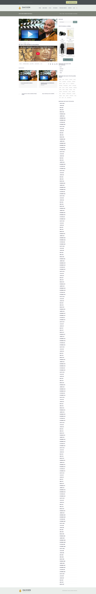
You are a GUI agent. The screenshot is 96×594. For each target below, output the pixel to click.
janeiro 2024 (62, 162)
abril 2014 (61, 405)
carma (74, 79)
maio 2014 (61, 403)
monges (70, 89)
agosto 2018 (62, 296)
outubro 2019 (62, 267)
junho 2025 (62, 130)
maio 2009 (61, 529)
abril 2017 (61, 330)
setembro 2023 (62, 168)
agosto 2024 (62, 151)
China (60, 81)
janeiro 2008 (62, 563)
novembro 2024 (62, 145)
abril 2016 (61, 355)
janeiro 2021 (62, 235)
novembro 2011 (62, 466)
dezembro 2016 (62, 338)
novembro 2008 (62, 542)
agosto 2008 (62, 548)
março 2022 (62, 206)
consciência (69, 81)
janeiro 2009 (62, 538)
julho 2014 (62, 399)
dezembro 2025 (62, 118)
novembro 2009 (62, 517)
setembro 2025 (62, 124)
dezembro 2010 (62, 489)
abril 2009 (61, 531)
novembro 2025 (62, 120)
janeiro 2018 (62, 311)
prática (70, 91)
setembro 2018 (62, 294)
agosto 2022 (62, 195)
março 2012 (62, 458)
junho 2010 (62, 502)
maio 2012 (61, 454)
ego (66, 83)
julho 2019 (62, 273)
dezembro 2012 (62, 439)
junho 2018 (62, 300)
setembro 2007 (62, 571)
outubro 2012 (62, 443)
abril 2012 (61, 456)
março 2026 (62, 111)
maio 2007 (61, 580)
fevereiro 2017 (62, 334)
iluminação (74, 85)
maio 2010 (61, 504)
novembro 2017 (62, 315)
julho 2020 (62, 248)
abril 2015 (61, 380)
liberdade (70, 87)
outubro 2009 (62, 519)
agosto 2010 (62, 498)
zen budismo (69, 97)
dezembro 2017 (62, 313)
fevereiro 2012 (62, 460)
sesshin (67, 95)
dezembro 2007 (62, 565)
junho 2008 (62, 552)
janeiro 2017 (62, 336)
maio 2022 (61, 202)
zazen (63, 97)
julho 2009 (62, 525)
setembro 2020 (62, 244)
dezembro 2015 (62, 363)
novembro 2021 (62, 214)
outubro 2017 (62, 317)
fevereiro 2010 (62, 510)
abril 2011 (61, 481)
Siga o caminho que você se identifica (48, 93)
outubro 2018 (62, 292)
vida (60, 97)
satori (64, 95)
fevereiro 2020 (62, 258)
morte (74, 89)
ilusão (60, 87)
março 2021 (62, 231)
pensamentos (37, 63)
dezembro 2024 (62, 143)
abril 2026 (61, 109)
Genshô (70, 85)
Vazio (75, 95)
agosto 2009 (62, 523)
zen (65, 97)
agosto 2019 (62, 271)
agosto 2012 (62, 447)
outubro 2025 (62, 122)
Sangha (60, 95)
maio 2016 (61, 353)
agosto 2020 (62, 246)
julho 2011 (62, 475)
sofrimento (71, 95)
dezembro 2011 (62, 464)
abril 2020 (61, 254)
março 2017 (62, 332)
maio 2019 (61, 277)
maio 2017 (61, 328)
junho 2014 (62, 401)
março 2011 (62, 483)
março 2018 (62, 307)
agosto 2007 (62, 573)
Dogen (64, 83)
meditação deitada (26, 63)
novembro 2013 (62, 416)
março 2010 (62, 508)
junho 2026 (62, 105)
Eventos (61, 70)
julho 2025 (62, 128)
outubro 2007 (62, 569)
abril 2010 (61, 506)
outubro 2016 (62, 342)
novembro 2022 (62, 189)
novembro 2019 (62, 265)
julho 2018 (62, 298)
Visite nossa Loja (68, 59)
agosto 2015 (62, 372)
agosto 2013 (62, 422)
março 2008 (62, 559)
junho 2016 (62, 351)
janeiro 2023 (62, 185)
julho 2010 (62, 500)
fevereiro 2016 (62, 359)
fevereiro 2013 (62, 435)
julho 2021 (62, 223)
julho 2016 (62, 349)
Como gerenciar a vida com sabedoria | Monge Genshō (29, 94)
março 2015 (62, 382)
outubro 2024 (62, 147)
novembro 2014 (62, 391)
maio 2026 (61, 107)
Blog (63, 13)
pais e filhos (32, 63)
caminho (70, 79)
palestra (60, 91)
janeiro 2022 (62, 210)
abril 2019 (61, 279)
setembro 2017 (62, 319)
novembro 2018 (62, 290)
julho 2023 (62, 172)
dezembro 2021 (62, 212)
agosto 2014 (62, 397)
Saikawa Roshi (68, 93)
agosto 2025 (62, 126)
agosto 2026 (62, 103)
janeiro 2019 (62, 286)
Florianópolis (65, 85)
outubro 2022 (62, 191)
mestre (63, 89)
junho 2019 (62, 275)
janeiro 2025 (62, 141)
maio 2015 (61, 378)
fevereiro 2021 (62, 233)
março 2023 (62, 181)
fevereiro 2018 (62, 309)
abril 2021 (61, 229)
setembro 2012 (62, 445)
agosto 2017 (62, 321)
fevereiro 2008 (62, 561)
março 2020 (62, 256)
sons (41, 63)
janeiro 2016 (62, 361)
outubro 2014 (62, 393)
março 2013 (62, 433)
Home (61, 13)
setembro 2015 (62, 370)
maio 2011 (61, 479)
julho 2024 (62, 153)
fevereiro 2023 (62, 183)
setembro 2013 (62, 420)
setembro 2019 (62, 269)
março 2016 (62, 357)
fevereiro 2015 (62, 384)
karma (63, 87)
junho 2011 (62, 477)
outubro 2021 (62, 216)
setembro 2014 (62, 395)
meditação (75, 87)
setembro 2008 (62, 546)
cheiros (20, 63)
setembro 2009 (62, 521)
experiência (72, 83)
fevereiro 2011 (62, 485)
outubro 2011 (62, 468)
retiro (60, 93)
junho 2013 (62, 426)
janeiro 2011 (62, 487)
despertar (73, 81)
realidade (73, 91)
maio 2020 (61, 252)
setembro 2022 (62, 193)
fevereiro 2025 (62, 139)
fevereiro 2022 (62, 208)
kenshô (67, 87)
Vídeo (61, 72)
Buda (63, 79)
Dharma (60, 83)
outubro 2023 (62, 166)
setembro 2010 (62, 496)
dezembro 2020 (62, 237)
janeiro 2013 (62, 437)
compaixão (64, 81)
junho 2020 (62, 250)
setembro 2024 (62, 149)
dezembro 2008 (62, 540)
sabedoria (63, 93)
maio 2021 (61, 227)
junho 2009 (62, 527)
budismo (66, 79)
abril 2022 (61, 204)
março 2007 (62, 584)
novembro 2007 (62, 567)
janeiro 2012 (62, 462)
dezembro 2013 (62, 414)
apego (60, 79)
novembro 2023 (62, 164)
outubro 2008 (62, 544)
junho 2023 (62, 174)
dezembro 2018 (62, 288)
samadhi (73, 93)
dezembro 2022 (62, 187)
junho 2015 (62, 376)
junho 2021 (62, 225)
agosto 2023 (62, 170)
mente (60, 89)
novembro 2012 (62, 441)
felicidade (60, 85)
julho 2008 (62, 550)
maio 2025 (61, 132)
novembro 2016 (62, 340)
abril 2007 (61, 582)
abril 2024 (61, 160)
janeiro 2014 (62, 412)
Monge (67, 89)
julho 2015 (62, 374)
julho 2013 (62, 424)
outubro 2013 (62, 418)
